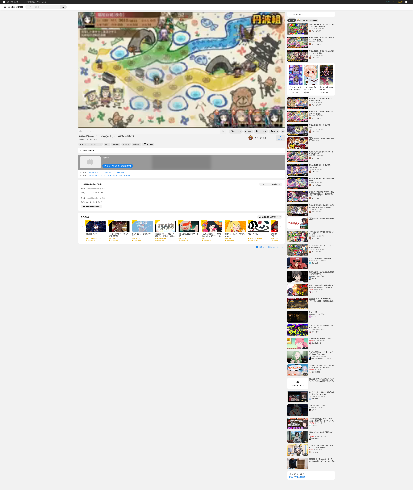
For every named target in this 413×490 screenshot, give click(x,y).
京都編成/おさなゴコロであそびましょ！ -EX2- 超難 (106, 172)
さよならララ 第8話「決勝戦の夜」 (321, 258)
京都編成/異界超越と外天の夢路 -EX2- (320, 126)
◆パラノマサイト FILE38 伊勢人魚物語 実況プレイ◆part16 (321, 393)
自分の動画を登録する (93, 206)
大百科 (29, 2)
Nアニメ (38, 2)
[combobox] (42, 7)
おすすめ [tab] (291, 20)
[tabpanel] (311, 246)
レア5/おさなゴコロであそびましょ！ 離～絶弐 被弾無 (321, 246)
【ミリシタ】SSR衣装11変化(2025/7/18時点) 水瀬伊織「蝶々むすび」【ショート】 (326, 88)
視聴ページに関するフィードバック (271, 247)
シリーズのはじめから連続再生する (119, 166)
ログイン (388, 2)
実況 (33, 2)
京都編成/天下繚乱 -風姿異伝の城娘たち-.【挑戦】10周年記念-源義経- (322, 206)
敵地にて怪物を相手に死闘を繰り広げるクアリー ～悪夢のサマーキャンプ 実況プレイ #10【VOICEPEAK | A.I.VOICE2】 (321, 286)
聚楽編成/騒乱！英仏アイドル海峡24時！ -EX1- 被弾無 (321, 39)
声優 (296, 477)
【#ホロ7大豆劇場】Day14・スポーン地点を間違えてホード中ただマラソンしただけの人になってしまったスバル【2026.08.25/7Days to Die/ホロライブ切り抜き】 (321, 420)
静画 (12, 2)
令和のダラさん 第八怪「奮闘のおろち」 (321, 433)
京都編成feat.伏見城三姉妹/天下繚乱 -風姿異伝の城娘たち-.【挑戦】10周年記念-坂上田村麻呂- (321, 193)
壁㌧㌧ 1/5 (313, 312)
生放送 (16, 2)
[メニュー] (282, 131)
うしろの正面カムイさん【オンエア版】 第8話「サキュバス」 (321, 353)
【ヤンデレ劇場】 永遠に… (318, 405)
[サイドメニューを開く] (5, 7)
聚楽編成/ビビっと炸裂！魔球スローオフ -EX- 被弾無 (321, 113)
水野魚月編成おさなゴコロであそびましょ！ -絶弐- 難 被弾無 (109, 175)
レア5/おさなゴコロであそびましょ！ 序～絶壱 (321, 233)
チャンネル (22, 2)
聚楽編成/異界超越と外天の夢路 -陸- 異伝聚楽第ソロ (321, 153)
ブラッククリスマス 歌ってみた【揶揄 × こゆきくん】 (321, 326)
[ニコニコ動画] (15, 7)
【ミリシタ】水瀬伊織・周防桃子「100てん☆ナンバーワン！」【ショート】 (295, 88)
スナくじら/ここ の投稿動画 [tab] (308, 20)
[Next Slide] (280, 226)
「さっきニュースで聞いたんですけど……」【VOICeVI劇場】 (321, 447)
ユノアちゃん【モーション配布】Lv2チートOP (310, 88)
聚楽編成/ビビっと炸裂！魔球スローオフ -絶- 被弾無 (321, 99)
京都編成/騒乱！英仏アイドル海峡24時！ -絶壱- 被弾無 (321, 52)
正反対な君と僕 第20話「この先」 (320, 339)
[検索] (63, 7)
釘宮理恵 (302, 477)
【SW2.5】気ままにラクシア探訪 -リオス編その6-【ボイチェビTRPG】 (321, 366)
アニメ (291, 477)
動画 (8, 2)
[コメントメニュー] (332, 14)
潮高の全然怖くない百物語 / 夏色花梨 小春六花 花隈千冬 (321, 273)
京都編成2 (106, 157)
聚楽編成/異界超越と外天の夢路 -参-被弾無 (321, 179)
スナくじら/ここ (260, 138)
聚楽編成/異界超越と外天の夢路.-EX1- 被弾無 (320, 166)
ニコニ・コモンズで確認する (270, 184)
